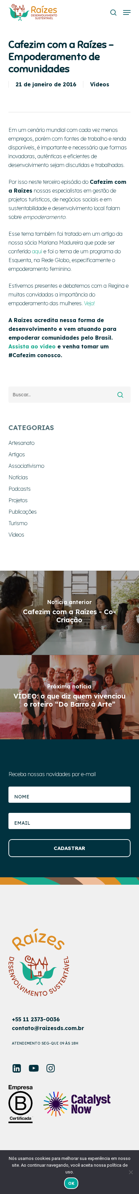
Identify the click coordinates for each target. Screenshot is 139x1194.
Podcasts (19, 488)
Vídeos (99, 84)
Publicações (22, 511)
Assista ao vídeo (32, 346)
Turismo (17, 523)
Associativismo (26, 465)
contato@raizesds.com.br (48, 1028)
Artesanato (21, 442)
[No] (130, 1172)
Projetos (18, 500)
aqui (37, 251)
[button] (127, 12)
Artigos (16, 454)
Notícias (18, 477)
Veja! (89, 303)
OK (71, 1183)
